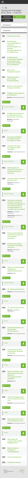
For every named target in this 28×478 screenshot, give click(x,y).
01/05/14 (7, 278)
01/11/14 (7, 385)
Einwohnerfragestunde (14, 457)
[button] (23, 107)
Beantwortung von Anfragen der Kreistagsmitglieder (13, 449)
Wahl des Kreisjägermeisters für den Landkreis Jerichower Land (16, 398)
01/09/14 (7, 338)
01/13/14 (7, 427)
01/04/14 (7, 256)
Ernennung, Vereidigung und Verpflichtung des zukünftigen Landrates (14, 138)
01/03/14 (7, 221)
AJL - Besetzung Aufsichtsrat (15, 289)
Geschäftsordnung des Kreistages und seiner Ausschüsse (14, 147)
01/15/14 (7, 125)
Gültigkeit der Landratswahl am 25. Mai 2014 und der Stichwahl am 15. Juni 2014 (15, 115)
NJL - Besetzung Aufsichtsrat (15, 307)
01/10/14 (7, 360)
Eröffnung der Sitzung (13, 36)
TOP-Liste (7, 20)
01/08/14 (7, 316)
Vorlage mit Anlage (8, 106)
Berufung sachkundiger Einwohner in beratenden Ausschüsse (15, 245)
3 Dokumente (6, 30)
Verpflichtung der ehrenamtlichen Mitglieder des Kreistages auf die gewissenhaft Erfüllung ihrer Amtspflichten (15, 61)
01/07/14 (7, 296)
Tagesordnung (19, 17)
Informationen (7, 17)
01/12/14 (7, 407)
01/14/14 (7, 102)
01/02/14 (7, 189)
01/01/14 (7, 156)
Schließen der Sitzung (13, 462)
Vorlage (6, 130)
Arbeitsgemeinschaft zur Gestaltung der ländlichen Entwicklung (15, 351)
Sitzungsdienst (21, 472)
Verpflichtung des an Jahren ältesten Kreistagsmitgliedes (13, 79)
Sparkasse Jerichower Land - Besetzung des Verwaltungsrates (15, 329)
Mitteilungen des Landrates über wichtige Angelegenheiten (14, 441)
